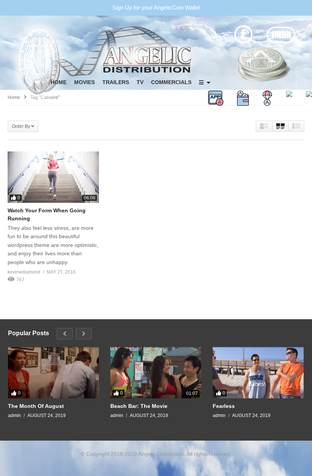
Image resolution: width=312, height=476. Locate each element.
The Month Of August (36, 406)
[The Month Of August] (53, 372)
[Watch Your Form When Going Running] (53, 177)
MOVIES (84, 82)
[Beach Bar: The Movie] (155, 372)
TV (140, 82)
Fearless (224, 406)
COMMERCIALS (171, 82)
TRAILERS (115, 82)
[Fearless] (258, 372)
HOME (59, 82)
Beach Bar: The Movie (138, 406)
